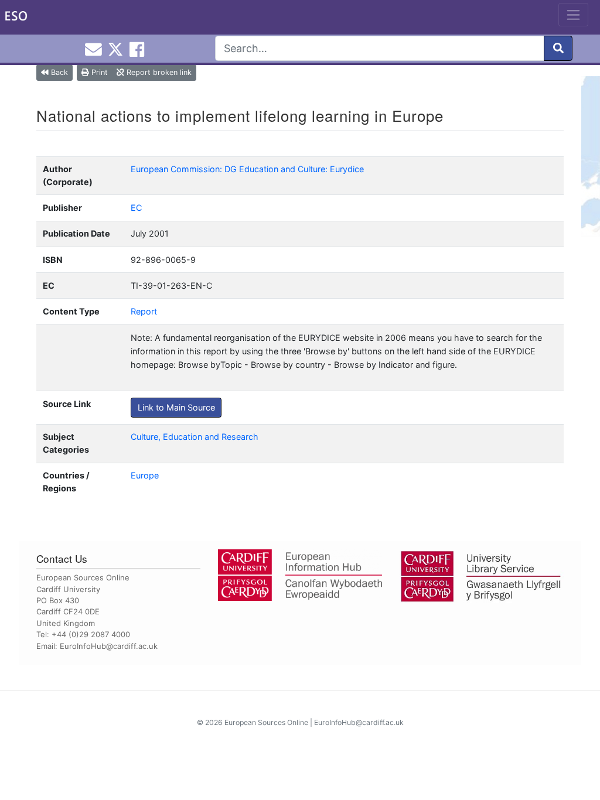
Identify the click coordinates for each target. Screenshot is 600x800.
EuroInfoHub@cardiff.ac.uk (109, 646)
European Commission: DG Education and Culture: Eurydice (247, 169)
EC (136, 208)
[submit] (558, 48)
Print (98, 72)
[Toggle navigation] (573, 14)
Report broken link (158, 72)
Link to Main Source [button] (176, 407)
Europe (145, 475)
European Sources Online (266, 722)
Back (58, 72)
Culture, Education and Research (194, 437)
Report (144, 311)
